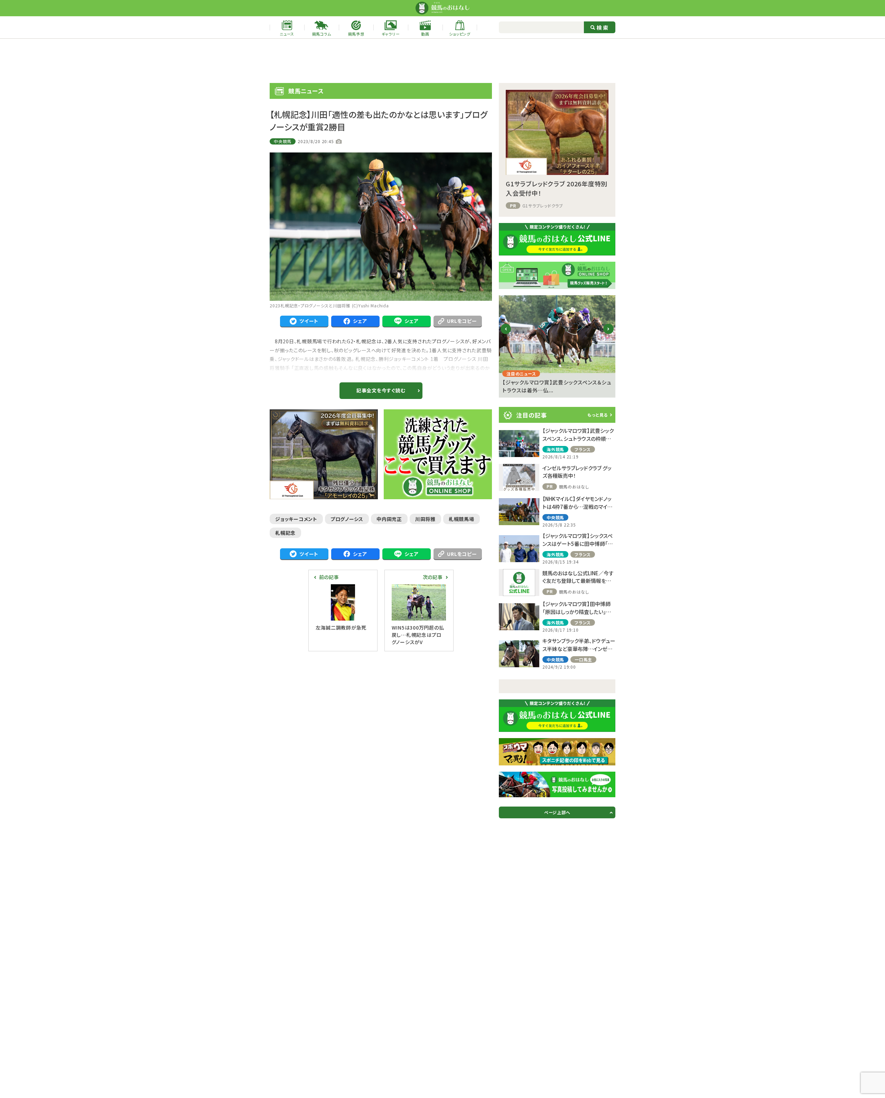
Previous (506, 334)
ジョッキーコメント (296, 518)
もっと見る (597, 415)
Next (608, 334)
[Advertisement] (442, 60)
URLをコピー (462, 320)
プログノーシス (346, 518)
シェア (360, 320)
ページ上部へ (557, 812)
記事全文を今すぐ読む (381, 390)
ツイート (308, 320)
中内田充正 (389, 518)
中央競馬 (282, 141)
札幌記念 (285, 532)
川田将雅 (425, 518)
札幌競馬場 (461, 518)
